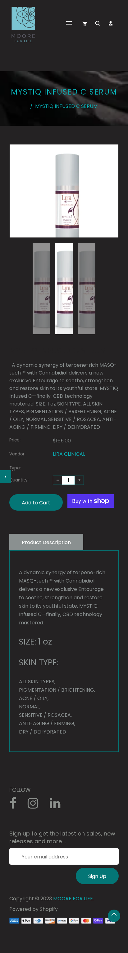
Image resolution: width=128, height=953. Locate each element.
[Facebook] (16, 805)
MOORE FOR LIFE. (73, 898)
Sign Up (97, 876)
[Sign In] (110, 23)
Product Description (46, 542)
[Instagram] (36, 805)
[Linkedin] (58, 805)
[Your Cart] (84, 23)
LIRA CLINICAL (69, 454)
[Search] (97, 23)
